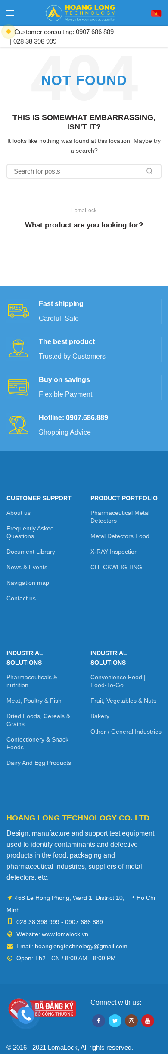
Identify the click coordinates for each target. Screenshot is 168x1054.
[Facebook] (98, 1020)
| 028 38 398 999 (33, 41)
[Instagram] (131, 1020)
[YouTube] (147, 1020)
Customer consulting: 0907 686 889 (64, 31)
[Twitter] (115, 1020)
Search (150, 171)
